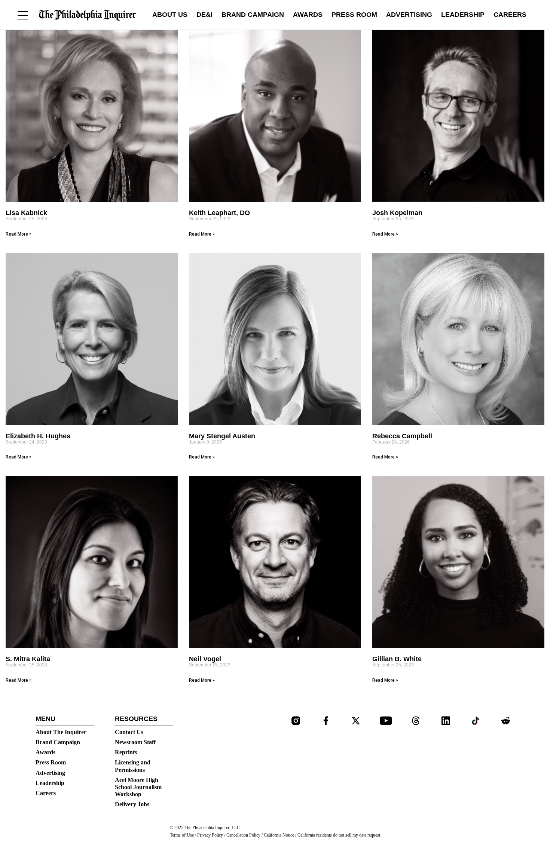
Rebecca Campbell (402, 436)
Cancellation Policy (243, 835)
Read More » (18, 234)
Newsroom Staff (135, 742)
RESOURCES (136, 719)
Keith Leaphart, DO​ (219, 213)
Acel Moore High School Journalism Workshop (138, 787)
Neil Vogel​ (205, 659)
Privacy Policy (210, 835)
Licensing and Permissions (132, 766)
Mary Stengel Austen (222, 436)
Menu (45, 719)
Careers (510, 14)
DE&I (204, 14)
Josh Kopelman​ (397, 213)
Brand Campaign (252, 14)
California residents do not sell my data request (338, 835)
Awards (308, 14)
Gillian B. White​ (397, 659)
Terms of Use (182, 835)
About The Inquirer (61, 732)
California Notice (279, 835)
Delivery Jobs (132, 804)
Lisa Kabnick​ (26, 213)
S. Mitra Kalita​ (28, 659)
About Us (169, 14)
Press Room (354, 14)
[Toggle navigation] (23, 15)
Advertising (409, 14)
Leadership (463, 14)
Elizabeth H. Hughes (38, 436)
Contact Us (129, 732)
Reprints (126, 752)
